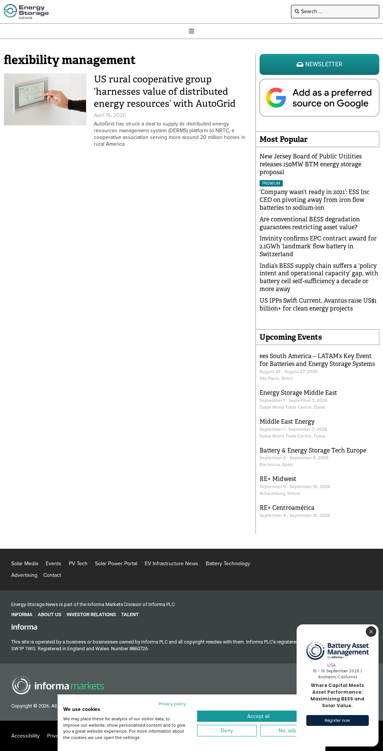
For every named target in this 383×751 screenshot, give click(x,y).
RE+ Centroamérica (287, 508)
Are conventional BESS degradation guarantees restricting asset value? (310, 223)
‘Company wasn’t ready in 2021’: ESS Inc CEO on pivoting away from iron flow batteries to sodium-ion (315, 200)
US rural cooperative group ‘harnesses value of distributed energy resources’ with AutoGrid (165, 91)
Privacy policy (172, 703)
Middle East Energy (287, 422)
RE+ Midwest (278, 479)
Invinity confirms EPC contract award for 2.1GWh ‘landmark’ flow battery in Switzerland (318, 246)
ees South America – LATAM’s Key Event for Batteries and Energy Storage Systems (317, 360)
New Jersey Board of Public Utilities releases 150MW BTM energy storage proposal (311, 164)
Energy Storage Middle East (298, 393)
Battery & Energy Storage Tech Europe (313, 450)
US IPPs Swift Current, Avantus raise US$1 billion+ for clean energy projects (318, 304)
